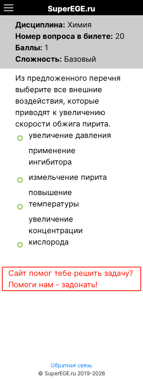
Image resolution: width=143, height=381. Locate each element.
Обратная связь (71, 365)
